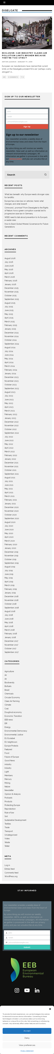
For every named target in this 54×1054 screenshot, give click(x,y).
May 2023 (9, 403)
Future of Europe (12, 757)
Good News (10, 761)
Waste (7, 842)
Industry (8, 768)
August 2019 (10, 567)
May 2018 (9, 622)
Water (7, 846)
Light (7, 772)
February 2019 (11, 589)
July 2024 (9, 351)
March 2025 (10, 322)
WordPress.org (11, 876)
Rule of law (9, 813)
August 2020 (10, 522)
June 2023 (9, 400)
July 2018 (9, 615)
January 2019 (10, 593)
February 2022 (11, 455)
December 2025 (11, 288)
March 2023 (10, 411)
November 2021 (11, 466)
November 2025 (11, 292)
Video (7, 839)
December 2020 (12, 507)
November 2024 (11, 336)
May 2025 (9, 314)
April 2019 (9, 582)
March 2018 (10, 630)
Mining (7, 783)
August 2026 (10, 258)
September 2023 (12, 388)
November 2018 (11, 600)
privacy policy (15, 159)
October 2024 (11, 340)
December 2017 (11, 641)
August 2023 (10, 392)
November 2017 (11, 645)
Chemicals (9, 694)
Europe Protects (11, 746)
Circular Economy (12, 697)
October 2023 (11, 385)
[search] (45, 175)
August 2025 (10, 303)
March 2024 (10, 366)
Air (4, 77)
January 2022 (10, 459)
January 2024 (10, 373)
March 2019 (9, 585)
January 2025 (10, 329)
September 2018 (12, 608)
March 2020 (10, 541)
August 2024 (10, 347)
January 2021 (10, 504)
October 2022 (11, 429)
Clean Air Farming (12, 701)
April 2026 (9, 273)
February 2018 (11, 634)
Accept (27, 1031)
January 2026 (10, 284)
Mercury (8, 779)
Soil (6, 816)
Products (8, 801)
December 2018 (11, 596)
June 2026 (9, 266)
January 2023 (10, 418)
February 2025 (11, 325)
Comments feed (11, 873)
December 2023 (11, 377)
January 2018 (10, 637)
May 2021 (9, 489)
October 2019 (10, 559)
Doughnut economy (13, 712)
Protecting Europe (12, 805)
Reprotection (10, 809)
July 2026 (9, 262)
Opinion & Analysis (13, 794)
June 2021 (9, 485)
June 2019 (9, 574)
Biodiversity (9, 683)
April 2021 (9, 492)
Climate (8, 705)
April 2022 (9, 448)
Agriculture (9, 671)
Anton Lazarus (9, 62)
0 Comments (13, 77)
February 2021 (11, 500)
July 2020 (9, 526)
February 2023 (11, 414)
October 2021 (10, 470)
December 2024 (11, 333)
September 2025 (12, 299)
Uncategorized (11, 835)
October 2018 (10, 604)
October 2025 (10, 295)
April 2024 (9, 362)
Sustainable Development (15, 820)
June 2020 (9, 530)
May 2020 (9, 533)
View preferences (27, 1045)
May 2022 (9, 444)
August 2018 (10, 611)
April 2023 (9, 407)
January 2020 (10, 548)
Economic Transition (13, 716)
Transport (9, 831)
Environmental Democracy (16, 731)
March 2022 (10, 451)
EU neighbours (11, 742)
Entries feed (10, 869)
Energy (8, 727)
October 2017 (10, 648)
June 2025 (9, 310)
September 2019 (12, 563)
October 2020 (11, 515)
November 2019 (11, 556)
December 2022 (11, 422)
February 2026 (11, 281)
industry (8, 764)
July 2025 (9, 307)
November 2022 (11, 425)
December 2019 (11, 552)
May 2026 (9, 269)
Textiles (8, 824)
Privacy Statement (27, 1051)
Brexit (7, 690)
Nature (7, 787)
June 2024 (9, 355)
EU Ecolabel (10, 738)
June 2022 (9, 440)
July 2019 (9, 570)
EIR (6, 723)
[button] (50, 1009)
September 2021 (12, 474)
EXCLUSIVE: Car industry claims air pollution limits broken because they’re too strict (24, 55)
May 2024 (9, 359)
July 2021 (9, 481)
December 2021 (11, 463)
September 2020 (12, 518)
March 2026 (10, 277)
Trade (7, 827)
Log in (7, 865)
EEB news (9, 720)
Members (9, 775)
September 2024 (12, 344)
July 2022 (9, 437)
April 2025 (9, 318)
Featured (8, 749)
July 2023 (9, 396)
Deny (27, 1038)
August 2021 (10, 478)
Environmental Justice (14, 735)
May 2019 (9, 578)
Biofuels (8, 686)
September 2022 (12, 433)
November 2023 (11, 381)
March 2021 (9, 496)
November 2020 (12, 511)
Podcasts (8, 798)
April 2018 (9, 626)
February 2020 (11, 544)
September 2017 (11, 652)
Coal (7, 709)
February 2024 (11, 370)
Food (7, 753)
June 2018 (9, 619)
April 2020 (9, 537)
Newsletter (9, 790)
